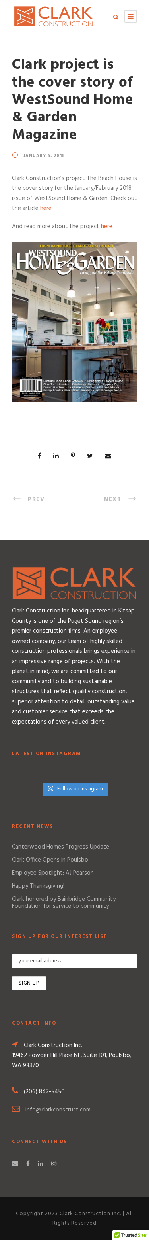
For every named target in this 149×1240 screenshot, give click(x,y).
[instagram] (54, 1164)
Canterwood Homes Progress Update (60, 847)
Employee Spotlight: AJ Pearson (53, 873)
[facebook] (28, 1164)
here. (46, 208)
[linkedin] (40, 1164)
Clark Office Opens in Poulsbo (50, 860)
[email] (15, 1164)
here (106, 226)
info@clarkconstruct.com (58, 1110)
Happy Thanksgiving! (38, 886)
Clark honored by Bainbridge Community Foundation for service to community (64, 902)
